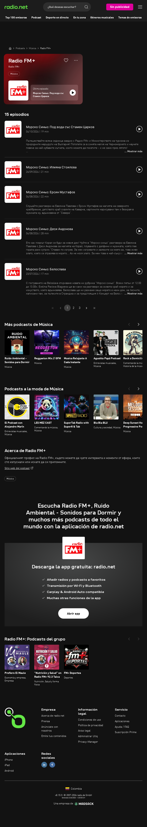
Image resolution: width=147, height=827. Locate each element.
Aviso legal (84, 730)
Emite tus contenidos (53, 736)
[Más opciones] (76, 60)
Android (9, 770)
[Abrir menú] (140, 7)
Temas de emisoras (130, 17)
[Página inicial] (10, 48)
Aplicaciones (122, 721)
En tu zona (79, 17)
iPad (7, 765)
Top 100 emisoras (16, 17)
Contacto (120, 715)
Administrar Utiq (88, 736)
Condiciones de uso (89, 719)
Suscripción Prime (125, 732)
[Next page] (86, 308)
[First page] (53, 308)
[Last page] (94, 308)
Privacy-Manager (88, 742)
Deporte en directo (57, 17)
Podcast (36, 17)
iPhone (9, 760)
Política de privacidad (90, 725)
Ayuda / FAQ (122, 727)
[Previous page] (60, 308)
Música (14, 74)
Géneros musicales (102, 17)
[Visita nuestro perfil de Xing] (52, 765)
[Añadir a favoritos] (66, 60)
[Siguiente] (138, 323)
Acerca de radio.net (52, 715)
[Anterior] (129, 323)
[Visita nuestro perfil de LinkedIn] (44, 765)
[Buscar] (86, 7)
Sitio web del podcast (17, 468)
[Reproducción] (73, 93)
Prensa (45, 721)
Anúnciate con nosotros (49, 729)
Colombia (76, 789)
